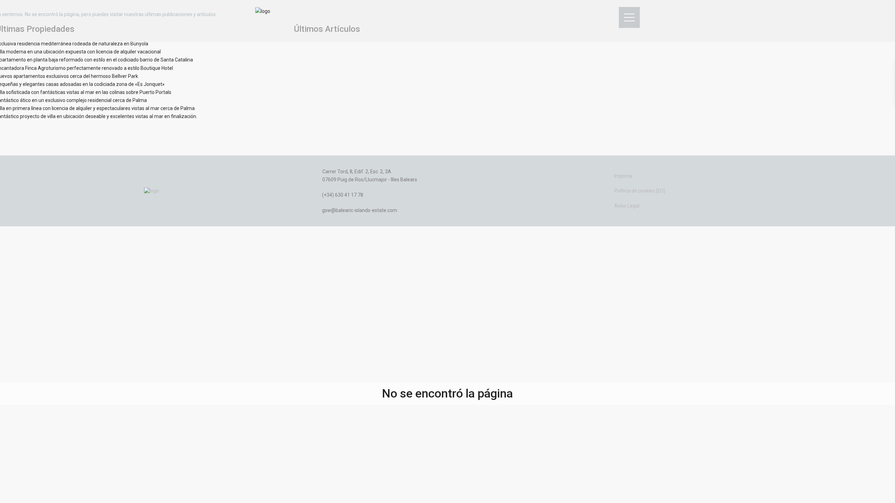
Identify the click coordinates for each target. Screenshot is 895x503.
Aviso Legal (626, 206)
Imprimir (623, 176)
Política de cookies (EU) (639, 191)
